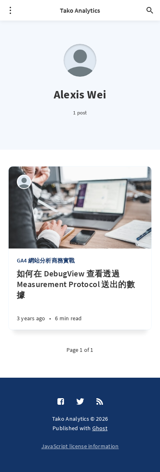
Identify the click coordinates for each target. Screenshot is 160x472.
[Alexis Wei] (24, 182)
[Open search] (149, 10)
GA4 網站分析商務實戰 (46, 260)
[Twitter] (80, 402)
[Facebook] (60, 402)
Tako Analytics (80, 10)
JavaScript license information (80, 446)
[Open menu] (10, 10)
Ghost (100, 428)
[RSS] (99, 402)
